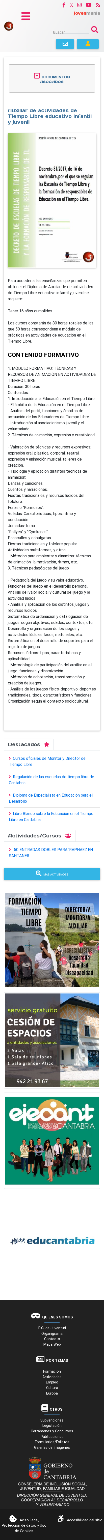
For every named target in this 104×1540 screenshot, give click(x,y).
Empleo (52, 1382)
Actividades (52, 1377)
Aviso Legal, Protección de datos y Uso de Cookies (24, 1525)
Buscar (59, 32)
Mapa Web (52, 1344)
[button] (64, 5)
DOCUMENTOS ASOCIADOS (55, 79)
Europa (52, 1393)
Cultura (52, 1388)
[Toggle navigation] (25, 16)
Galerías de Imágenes (52, 1447)
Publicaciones (52, 1437)
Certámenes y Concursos (52, 1431)
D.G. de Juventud (52, 1328)
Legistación (52, 1426)
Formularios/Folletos (52, 1442)
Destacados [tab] (25, 744)
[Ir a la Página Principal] (9, 25)
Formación (52, 1371)
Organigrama (52, 1334)
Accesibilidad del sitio (84, 1520)
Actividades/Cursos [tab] (35, 836)
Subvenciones (52, 1420)
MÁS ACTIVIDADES (55, 874)
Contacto (52, 1339)
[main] (52, 394)
